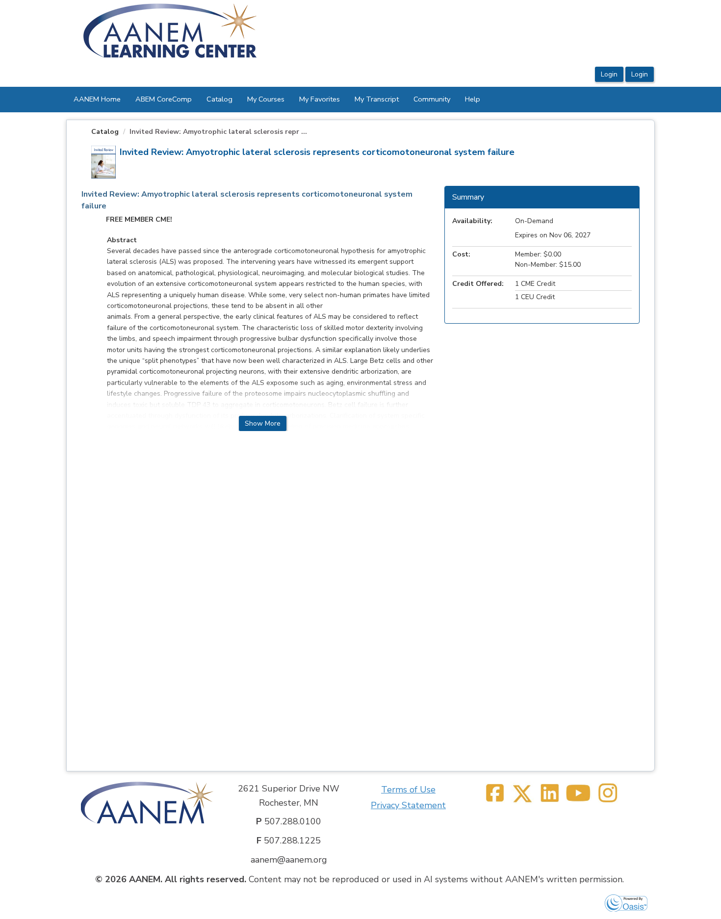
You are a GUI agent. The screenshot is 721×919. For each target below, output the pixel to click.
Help (472, 99)
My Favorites (319, 99)
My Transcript (377, 99)
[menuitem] (97, 99)
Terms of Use (408, 789)
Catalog (219, 99)
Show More (263, 423)
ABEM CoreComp (163, 99)
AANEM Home (97, 99)
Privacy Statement (408, 805)
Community (431, 99)
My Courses (265, 99)
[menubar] (277, 99)
